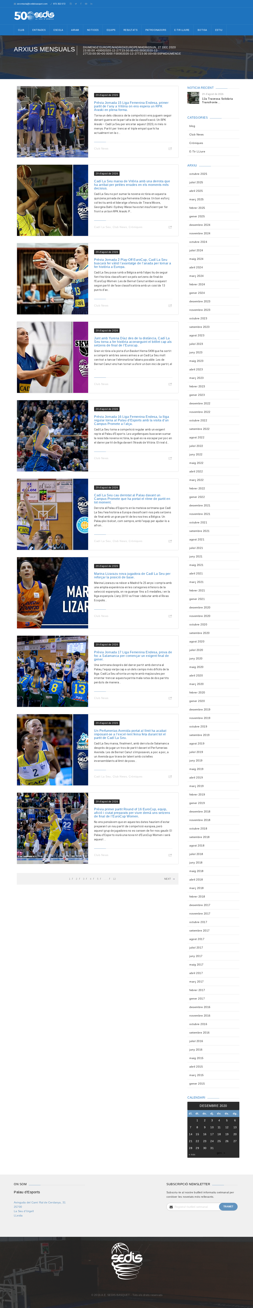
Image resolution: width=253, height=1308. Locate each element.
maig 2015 (196, 1058)
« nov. (192, 1154)
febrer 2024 (197, 284)
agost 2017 (196, 939)
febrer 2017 (197, 990)
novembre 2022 (200, 411)
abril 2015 (196, 1066)
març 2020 (196, 684)
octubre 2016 (198, 1024)
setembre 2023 (199, 326)
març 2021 (196, 582)
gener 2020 (197, 701)
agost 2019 (196, 743)
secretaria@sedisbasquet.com (32, 4)
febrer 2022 (197, 488)
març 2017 (196, 981)
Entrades (38, 30)
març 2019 (196, 786)
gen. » (221, 1152)
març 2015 (196, 1075)
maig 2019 (196, 769)
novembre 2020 (200, 616)
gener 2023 (197, 394)
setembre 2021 (199, 530)
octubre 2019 (198, 726)
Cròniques (136, 227)
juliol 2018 (196, 854)
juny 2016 (196, 1049)
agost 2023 (196, 335)
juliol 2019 (196, 752)
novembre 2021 (200, 513)
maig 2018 (196, 871)
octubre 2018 (198, 828)
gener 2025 (197, 216)
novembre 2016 (200, 1015)
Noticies (93, 30)
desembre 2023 (200, 301)
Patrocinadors (155, 30)
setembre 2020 (199, 633)
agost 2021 (196, 539)
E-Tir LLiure (197, 151)
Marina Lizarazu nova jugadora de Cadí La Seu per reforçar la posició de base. (132, 575)
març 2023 (196, 377)
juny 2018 (196, 862)
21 (190, 1141)
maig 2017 (196, 964)
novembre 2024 (200, 233)
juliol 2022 (196, 445)
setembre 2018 (199, 837)
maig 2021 (196, 565)
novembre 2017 (200, 913)
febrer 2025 (197, 207)
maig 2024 (196, 258)
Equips (111, 30)
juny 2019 (196, 760)
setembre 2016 (199, 1032)
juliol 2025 (196, 182)
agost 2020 (196, 641)
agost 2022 (196, 437)
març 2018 (196, 888)
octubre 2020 (198, 624)
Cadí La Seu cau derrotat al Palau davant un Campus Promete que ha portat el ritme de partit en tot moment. (132, 499)
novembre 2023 (200, 309)
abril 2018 (196, 879)
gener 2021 (197, 599)
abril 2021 (196, 573)
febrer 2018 (197, 896)
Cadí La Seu (102, 227)
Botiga (202, 30)
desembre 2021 (200, 505)
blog (192, 126)
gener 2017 (197, 998)
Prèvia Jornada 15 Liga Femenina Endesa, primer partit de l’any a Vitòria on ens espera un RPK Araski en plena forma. (131, 106)
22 (197, 1141)
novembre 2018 (200, 820)
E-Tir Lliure (182, 30)
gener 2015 (197, 1083)
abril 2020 (196, 675)
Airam (75, 30)
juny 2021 (196, 556)
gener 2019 (197, 803)
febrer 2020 (197, 692)
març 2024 (196, 275)
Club (21, 30)
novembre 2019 (200, 718)
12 (114, 879)
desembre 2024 (200, 224)
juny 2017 (196, 956)
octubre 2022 (198, 420)
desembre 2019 (200, 709)
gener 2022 (197, 496)
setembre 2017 (199, 930)
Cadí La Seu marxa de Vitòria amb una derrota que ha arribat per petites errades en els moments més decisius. (132, 185)
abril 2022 (196, 471)
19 (227, 1134)
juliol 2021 (196, 547)
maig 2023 (196, 360)
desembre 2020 (200, 607)
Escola (58, 30)
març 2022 (196, 479)
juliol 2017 (196, 947)
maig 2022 (196, 462)
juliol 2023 (196, 343)
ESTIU (219, 30)
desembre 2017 (200, 905)
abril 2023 (196, 369)
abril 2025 (196, 190)
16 (205, 1134)
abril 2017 (196, 973)
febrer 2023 (197, 386)
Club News (101, 148)
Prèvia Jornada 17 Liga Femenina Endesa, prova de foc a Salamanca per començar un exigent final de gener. (133, 656)
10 (212, 1127)
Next (167, 879)
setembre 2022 (199, 428)
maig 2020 (196, 667)
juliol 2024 (196, 250)
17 (212, 1134)
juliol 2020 (196, 650)
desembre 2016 (200, 1007)
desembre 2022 (200, 403)
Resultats (131, 30)
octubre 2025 (198, 173)
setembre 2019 (199, 735)
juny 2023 (196, 352)
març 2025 (196, 199)
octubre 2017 (198, 922)
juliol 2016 (196, 1041)
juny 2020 (196, 658)
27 (235, 1141)
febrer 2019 (197, 794)
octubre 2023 (198, 318)
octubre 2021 (198, 522)
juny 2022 (196, 454)
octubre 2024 (198, 241)
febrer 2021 (197, 590)
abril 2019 (196, 777)
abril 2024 (196, 267)
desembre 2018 (200, 811)
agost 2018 (196, 845)
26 (227, 1141)
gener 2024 (197, 292)
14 (190, 1134)
